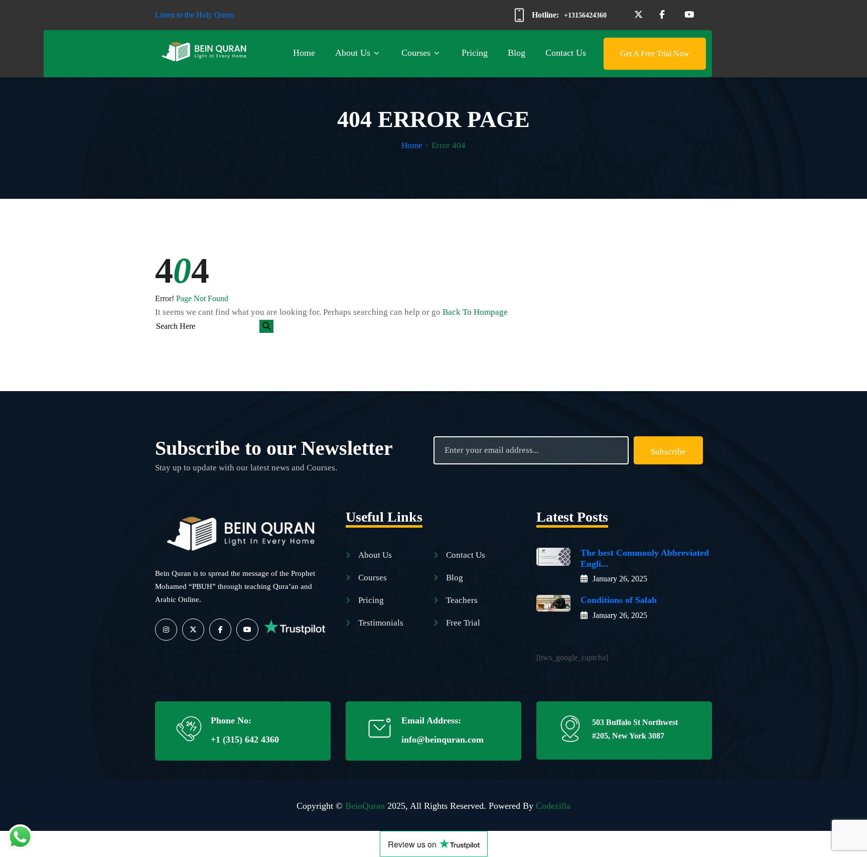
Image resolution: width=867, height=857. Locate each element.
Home (304, 53)
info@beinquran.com (442, 739)
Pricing (475, 53)
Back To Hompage (475, 312)
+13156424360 (585, 15)
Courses (415, 53)
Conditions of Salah (619, 600)
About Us (352, 53)
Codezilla (553, 806)
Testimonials (380, 623)
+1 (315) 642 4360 (245, 739)
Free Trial (463, 623)
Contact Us (565, 53)
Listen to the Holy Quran (194, 15)
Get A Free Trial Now (654, 53)
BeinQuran (365, 806)
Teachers (462, 600)
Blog (516, 53)
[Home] (243, 531)
